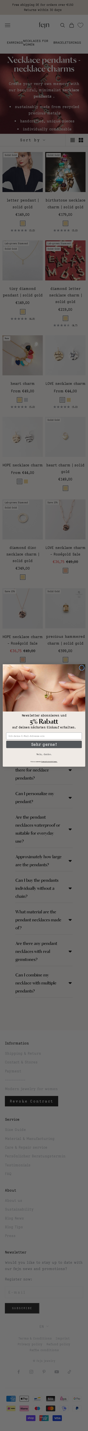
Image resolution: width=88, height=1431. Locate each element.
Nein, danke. (44, 754)
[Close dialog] (81, 667)
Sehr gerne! (44, 744)
